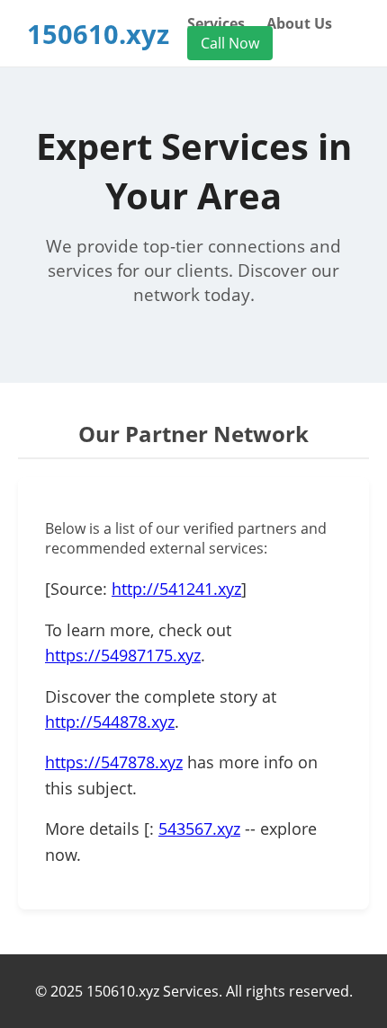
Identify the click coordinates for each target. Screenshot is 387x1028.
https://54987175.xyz (123, 655)
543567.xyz (199, 828)
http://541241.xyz (176, 588)
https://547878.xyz (114, 762)
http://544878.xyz (110, 721)
